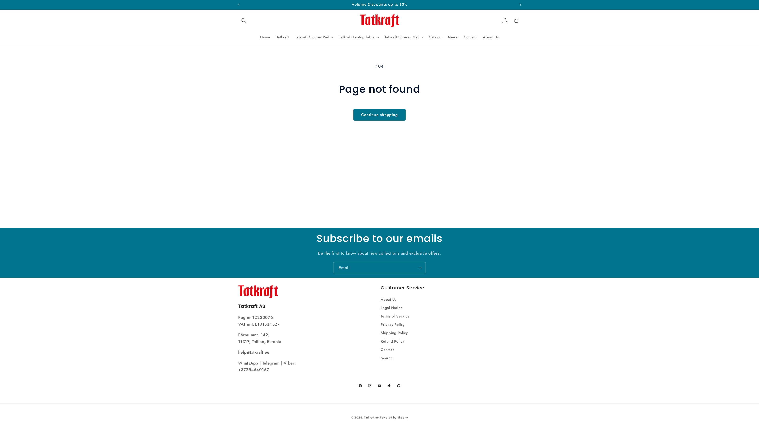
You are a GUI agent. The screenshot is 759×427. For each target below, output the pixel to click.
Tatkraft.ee (371, 417)
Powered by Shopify (394, 417)
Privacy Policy (393, 324)
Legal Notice (391, 307)
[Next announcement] (520, 5)
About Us (388, 299)
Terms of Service (395, 316)
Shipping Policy (394, 332)
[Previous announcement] (238, 5)
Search (387, 358)
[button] (243, 20)
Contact (387, 349)
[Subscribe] (420, 268)
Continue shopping (379, 114)
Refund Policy (392, 341)
